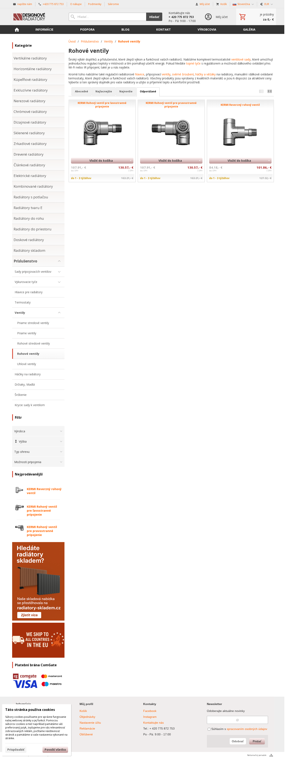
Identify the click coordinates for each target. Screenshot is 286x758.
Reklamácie (87, 728)
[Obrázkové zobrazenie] (269, 91)
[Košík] (256, 16)
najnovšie (126, 91)
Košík (83, 711)
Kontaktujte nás (153, 722)
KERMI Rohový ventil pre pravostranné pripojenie (42, 531)
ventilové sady (241, 59)
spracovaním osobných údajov (247, 729)
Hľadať (154, 17)
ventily (166, 74)
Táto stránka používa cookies (30, 709)
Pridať (257, 741)
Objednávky (87, 716)
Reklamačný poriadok (256, 755)
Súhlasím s (238, 729)
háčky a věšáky (205, 74)
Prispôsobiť (15, 750)
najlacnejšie (103, 91)
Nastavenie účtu (90, 722)
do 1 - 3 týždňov (81, 178)
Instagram (150, 716)
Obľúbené (86, 734)
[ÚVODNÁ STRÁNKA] (17, 29)
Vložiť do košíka (101, 161)
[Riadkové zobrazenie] (261, 91)
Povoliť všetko (55, 750)
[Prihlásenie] (216, 16)
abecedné (81, 91)
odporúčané (148, 91)
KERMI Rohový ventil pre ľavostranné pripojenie (42, 511)
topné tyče (193, 63)
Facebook (149, 711)
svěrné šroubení (183, 74)
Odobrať (238, 741)
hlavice (139, 74)
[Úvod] (36, 16)
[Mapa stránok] (271, 755)
